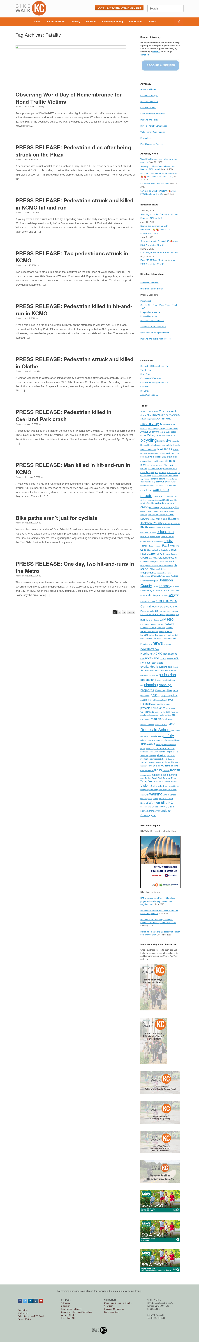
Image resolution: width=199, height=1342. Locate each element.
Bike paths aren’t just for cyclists (56, 517)
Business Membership (114, 1309)
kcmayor (151, 601)
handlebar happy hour (149, 562)
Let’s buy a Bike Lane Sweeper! (154, 184)
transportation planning (164, 774)
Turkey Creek (147, 781)
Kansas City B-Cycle (150, 590)
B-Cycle (167, 432)
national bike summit (154, 638)
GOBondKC (154, 553)
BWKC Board (172, 473)
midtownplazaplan (148, 627)
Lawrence (166, 611)
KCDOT (165, 595)
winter (150, 799)
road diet (156, 718)
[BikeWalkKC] (31, 8)
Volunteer (108, 1306)
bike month (175, 453)
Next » (131, 612)
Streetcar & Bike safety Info (153, 326)
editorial (153, 532)
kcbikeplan (155, 595)
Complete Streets (148, 107)
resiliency (163, 715)
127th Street (153, 411)
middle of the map (157, 624)
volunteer (162, 786)
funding (157, 550)
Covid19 (151, 503)
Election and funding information (154, 333)
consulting (173, 500)
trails (158, 770)
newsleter (167, 644)
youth (153, 815)
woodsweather (145, 807)
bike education (161, 445)
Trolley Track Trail (153, 778)
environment (158, 541)
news (157, 643)
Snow (168, 745)
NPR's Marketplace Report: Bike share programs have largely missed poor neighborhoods (157, 901)
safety (168, 736)
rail (161, 712)
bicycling (148, 440)
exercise (144, 546)
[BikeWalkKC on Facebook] (20, 1301)
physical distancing (170, 680)
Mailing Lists (23, 1313)
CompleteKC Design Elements (154, 366)
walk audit (163, 790)
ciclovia (164, 476)
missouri (146, 631)
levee (163, 615)
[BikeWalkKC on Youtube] (41, 1301)
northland (152, 658)
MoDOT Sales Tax (149, 635)
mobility (161, 632)
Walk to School (169, 795)
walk (146, 790)
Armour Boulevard (149, 431)
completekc (146, 490)
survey (158, 762)
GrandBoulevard (167, 557)
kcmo (160, 600)
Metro (168, 619)
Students (171, 759)
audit (161, 432)
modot (168, 631)
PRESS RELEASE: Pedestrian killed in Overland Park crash (63, 415)
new (150, 644)
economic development (164, 527)
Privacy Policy (24, 1319)
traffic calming (171, 765)
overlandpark (149, 666)
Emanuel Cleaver (167, 537)
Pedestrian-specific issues (152, 320)
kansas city (174, 586)
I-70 (150, 569)
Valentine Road (170, 781)
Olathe (163, 658)
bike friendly (174, 445)
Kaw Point (175, 591)
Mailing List (145, 138)
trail (152, 770)
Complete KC (146, 386)
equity (168, 541)
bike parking (146, 457)
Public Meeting (171, 708)
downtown (153, 514)
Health (172, 561)
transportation (145, 775)
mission (169, 627)
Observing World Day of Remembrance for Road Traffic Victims (69, 98)
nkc (157, 649)
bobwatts (143, 469)
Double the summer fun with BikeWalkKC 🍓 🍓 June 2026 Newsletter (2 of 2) (155, 230)
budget (150, 472)
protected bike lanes (152, 708)
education (165, 531)
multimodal (172, 635)
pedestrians (148, 679)
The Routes (145, 370)
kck (171, 595)
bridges (162, 468)
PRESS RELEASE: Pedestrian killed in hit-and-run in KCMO (74, 309)
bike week (160, 461)
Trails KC (165, 771)
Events (152, 21)
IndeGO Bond (161, 569)
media (153, 620)
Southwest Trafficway (148, 752)
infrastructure (157, 576)
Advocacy (75, 21)
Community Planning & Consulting (76, 1312)
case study (156, 476)
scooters (151, 740)
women (155, 799)
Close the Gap (149, 482)
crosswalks (154, 507)
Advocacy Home (148, 89)
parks (157, 670)
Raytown (174, 712)
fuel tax (151, 550)
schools (143, 740)
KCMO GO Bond (160, 606)
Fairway (152, 546)
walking (155, 794)
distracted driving (168, 511)
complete (172, 485)
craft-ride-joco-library (165, 503)
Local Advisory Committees (152, 114)
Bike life (175, 450)
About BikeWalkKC (156, 415)
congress (150, 500)
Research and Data (149, 101)
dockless (143, 515)
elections (144, 536)
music (142, 638)
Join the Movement (55, 21)
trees (142, 778)
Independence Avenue (150, 312)
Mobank (155, 632)
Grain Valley (153, 558)
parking (151, 670)
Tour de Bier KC (156, 765)
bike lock (143, 453)
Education (91, 21)
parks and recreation (168, 670)
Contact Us (23, 1310)
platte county (145, 695)
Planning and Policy (149, 120)
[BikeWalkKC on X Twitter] (25, 1301)
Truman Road (169, 778)
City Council (172, 476)
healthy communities (148, 565)
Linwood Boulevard (148, 316)
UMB (156, 781)
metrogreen (145, 624)
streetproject (154, 759)
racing (157, 712)
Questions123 (147, 712)
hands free (164, 562)
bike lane (152, 449)
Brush (168, 469)
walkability (153, 789)
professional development (161, 704)
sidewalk (177, 740)
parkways (144, 675)
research (155, 715)
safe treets (158, 736)
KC (141, 595)
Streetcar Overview (149, 283)
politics (173, 695)
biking (169, 460)
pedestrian (167, 675)
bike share (167, 456)
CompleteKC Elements (150, 378)
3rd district (144, 411)
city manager (145, 479)
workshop (156, 807)
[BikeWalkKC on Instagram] (35, 1301)
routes (151, 725)
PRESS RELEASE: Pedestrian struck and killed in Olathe (75, 362)
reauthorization (146, 715)
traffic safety (145, 771)
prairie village (150, 700)
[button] (178, 21)
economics (145, 532)
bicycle (155, 435)
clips (142, 482)
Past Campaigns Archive (151, 144)
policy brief (165, 695)
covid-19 (144, 503)
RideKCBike (171, 715)
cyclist (175, 507)
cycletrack (165, 507)
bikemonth (166, 453)
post (142, 700)
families (159, 546)
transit (175, 770)
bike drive (151, 445)
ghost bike (164, 550)
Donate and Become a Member (118, 1303)
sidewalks (147, 744)
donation (144, 55)
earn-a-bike (161, 519)
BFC (148, 435)
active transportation (148, 419)
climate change (171, 479)
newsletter (148, 649)
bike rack (157, 457)
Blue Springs (170, 465)
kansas (164, 586)
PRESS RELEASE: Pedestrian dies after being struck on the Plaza (73, 150)
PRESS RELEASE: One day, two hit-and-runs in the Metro (75, 567)
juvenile (155, 586)
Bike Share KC (136, 21)
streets (164, 759)
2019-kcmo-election (168, 411)
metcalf (160, 620)
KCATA (146, 595)
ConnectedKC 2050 (161, 500)
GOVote (144, 558)
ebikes (152, 527)
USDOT (162, 781)
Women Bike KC (160, 802)
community (161, 482)
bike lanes (164, 449)
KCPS (172, 607)
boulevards (153, 468)
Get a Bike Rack (111, 1312)
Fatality (167, 545)
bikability (161, 441)
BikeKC (144, 449)
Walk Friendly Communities (152, 132)
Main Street (145, 301)
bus (156, 472)
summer (152, 762)
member (156, 52)
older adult (171, 659)
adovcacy (166, 419)
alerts (150, 428)
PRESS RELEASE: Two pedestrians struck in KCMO (72, 256)
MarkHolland (145, 620)
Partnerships (153, 675)
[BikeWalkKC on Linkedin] (30, 1301)
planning (151, 685)
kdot (157, 610)
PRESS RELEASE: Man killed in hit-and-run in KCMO (73, 468)
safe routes (161, 724)
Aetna (163, 424)
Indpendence (145, 576)
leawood (174, 611)
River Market (145, 719)
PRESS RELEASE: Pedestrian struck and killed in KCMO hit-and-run (75, 203)
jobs (156, 580)
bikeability (175, 441)
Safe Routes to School (71, 1309)
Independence (148, 572)
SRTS (175, 752)
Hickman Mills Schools (164, 565)
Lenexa (157, 614)
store (154, 756)
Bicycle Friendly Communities (153, 126)
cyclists (143, 511)
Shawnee (168, 740)
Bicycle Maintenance (167, 435)
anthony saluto (171, 428)
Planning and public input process (155, 339)
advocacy (149, 423)
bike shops (152, 461)
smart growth (161, 745)
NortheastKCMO (151, 653)
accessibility (173, 415)
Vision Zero (148, 785)
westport (143, 799)
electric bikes (155, 537)
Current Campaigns (149, 95)
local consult (170, 615)
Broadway (144, 391)
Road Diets (145, 374)
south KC (149, 749)
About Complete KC (149, 395)
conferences (159, 496)
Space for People (164, 752)
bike (168, 440)
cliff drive (154, 479)
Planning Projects (166, 690)
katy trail (165, 590)
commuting (163, 485)
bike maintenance (154, 453)
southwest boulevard (163, 748)
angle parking (159, 428)
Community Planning (112, 21)
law (161, 611)
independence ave (164, 573)
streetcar (161, 755)
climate (162, 479)
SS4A (143, 755)
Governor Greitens (170, 554)
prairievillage (161, 700)
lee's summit (146, 614)
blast (143, 465)
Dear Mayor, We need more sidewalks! (159, 252)
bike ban (143, 445)
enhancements (146, 541)
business (162, 473)
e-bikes (152, 519)
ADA (158, 418)
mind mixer (161, 628)
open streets (157, 663)
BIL (174, 461)
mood (161, 635)
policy (155, 695)
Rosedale (144, 725)
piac (141, 685)
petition (159, 680)
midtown (169, 624)
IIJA (153, 569)
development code (154, 511)
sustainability (168, 762)
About (37, 21)
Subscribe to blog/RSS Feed (31, 1316)
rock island (168, 719)
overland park (165, 666)
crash (144, 507)
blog (148, 465)
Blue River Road (157, 465)
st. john (149, 756)
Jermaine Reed (169, 576)
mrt (165, 635)
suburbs (144, 762)
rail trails (166, 712)
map (177, 615)
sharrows (159, 740)
